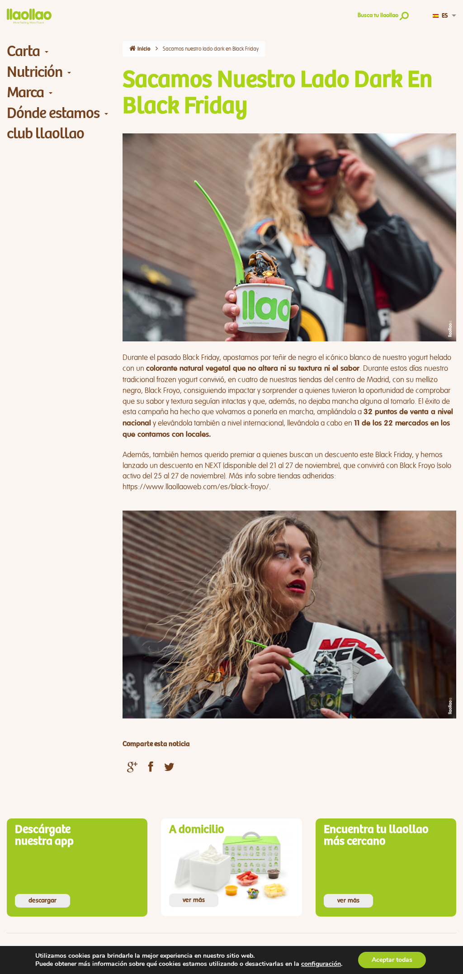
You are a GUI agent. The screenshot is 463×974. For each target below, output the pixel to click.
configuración (321, 964)
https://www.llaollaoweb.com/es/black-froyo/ (196, 487)
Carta (23, 51)
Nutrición (34, 72)
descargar (42, 901)
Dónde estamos (53, 113)
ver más (194, 900)
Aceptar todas (392, 959)
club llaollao (45, 134)
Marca (25, 92)
